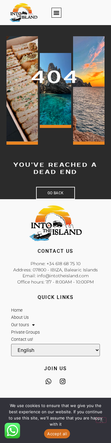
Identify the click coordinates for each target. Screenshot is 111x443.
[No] (101, 420)
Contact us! (22, 339)
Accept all (57, 433)
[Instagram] (63, 381)
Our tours (20, 324)
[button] (56, 13)
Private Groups (25, 332)
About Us (20, 317)
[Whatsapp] (48, 381)
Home (17, 310)
